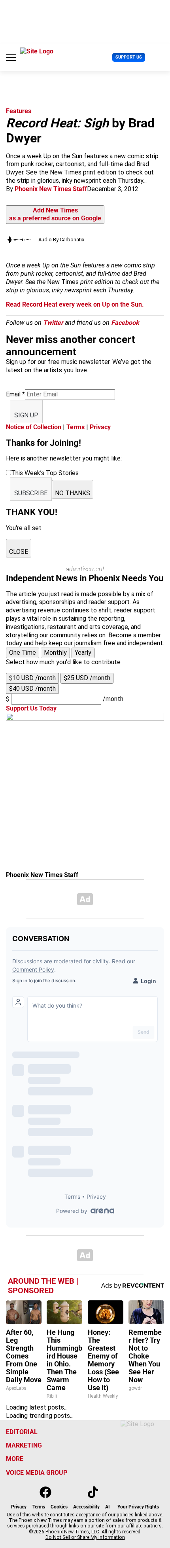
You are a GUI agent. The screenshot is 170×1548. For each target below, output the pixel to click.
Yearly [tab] (83, 652)
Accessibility (86, 1507)
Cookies (59, 1507)
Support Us (128, 57)
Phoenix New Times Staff (51, 189)
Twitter (53, 322)
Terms (75, 427)
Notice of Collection (33, 427)
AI (107, 1507)
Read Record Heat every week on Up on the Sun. (75, 304)
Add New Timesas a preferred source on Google (55, 214)
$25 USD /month (87, 678)
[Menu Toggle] (11, 57)
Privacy (100, 427)
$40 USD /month (32, 688)
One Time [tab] (22, 652)
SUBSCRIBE (30, 493)
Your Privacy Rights (138, 1507)
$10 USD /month (32, 678)
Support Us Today (31, 708)
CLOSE (18, 551)
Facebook (125, 322)
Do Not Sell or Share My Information (85, 1537)
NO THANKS (72, 493)
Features (18, 111)
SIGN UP (26, 415)
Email (15, 394)
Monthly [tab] (55, 652)
